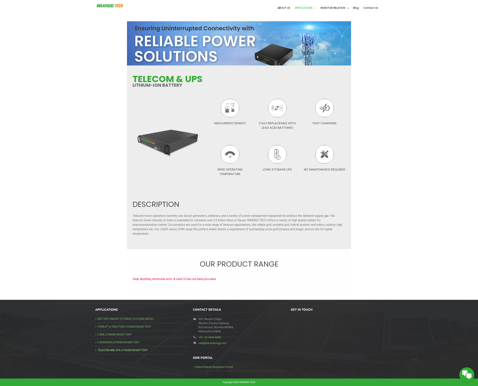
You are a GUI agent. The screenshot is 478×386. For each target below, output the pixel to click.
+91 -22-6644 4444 (209, 337)
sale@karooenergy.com (212, 343)
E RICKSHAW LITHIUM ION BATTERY (118, 342)
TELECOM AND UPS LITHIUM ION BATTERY (122, 350)
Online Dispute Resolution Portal (214, 366)
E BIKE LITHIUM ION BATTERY (114, 334)
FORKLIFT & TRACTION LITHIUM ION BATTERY (124, 326)
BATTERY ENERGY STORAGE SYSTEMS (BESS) (125, 318)
